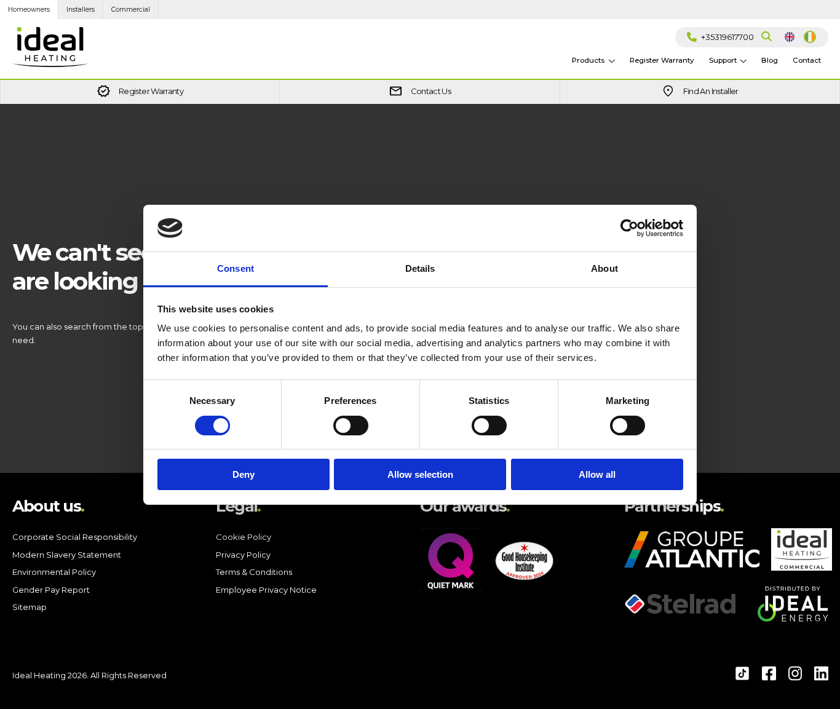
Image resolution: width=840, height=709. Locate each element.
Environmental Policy (54, 572)
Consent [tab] (235, 268)
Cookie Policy (243, 537)
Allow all (597, 474)
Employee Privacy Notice (266, 590)
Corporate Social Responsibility (74, 537)
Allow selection (420, 474)
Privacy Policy (243, 555)
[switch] (350, 435)
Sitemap (29, 607)
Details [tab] (420, 268)
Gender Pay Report (51, 590)
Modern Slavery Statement (66, 555)
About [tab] (604, 268)
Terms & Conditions (254, 572)
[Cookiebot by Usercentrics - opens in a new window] (629, 228)
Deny (243, 474)
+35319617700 (727, 37)
